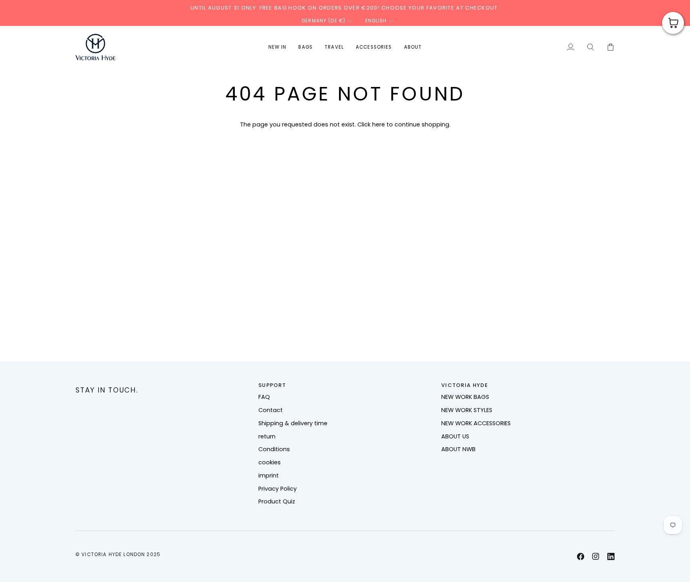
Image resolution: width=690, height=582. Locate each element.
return (267, 436)
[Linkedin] (611, 556)
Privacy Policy (277, 489)
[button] (305, 47)
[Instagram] (595, 556)
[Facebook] (580, 556)
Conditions (274, 449)
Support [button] (272, 385)
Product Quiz (276, 501)
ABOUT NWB (458, 449)
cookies (269, 462)
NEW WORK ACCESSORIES (476, 423)
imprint (268, 475)
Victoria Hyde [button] (464, 385)
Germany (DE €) (323, 21)
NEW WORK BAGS (465, 397)
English (376, 21)
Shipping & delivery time (292, 423)
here (378, 124)
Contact (270, 410)
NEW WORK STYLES (466, 410)
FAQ (264, 397)
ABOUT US (455, 436)
